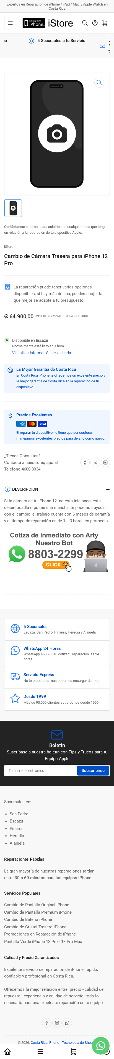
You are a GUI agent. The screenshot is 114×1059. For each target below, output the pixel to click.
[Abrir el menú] (10, 23)
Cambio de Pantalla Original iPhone (36, 904)
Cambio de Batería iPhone (28, 919)
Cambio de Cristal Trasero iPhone (35, 926)
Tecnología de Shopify (79, 1042)
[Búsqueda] (85, 23)
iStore (8, 247)
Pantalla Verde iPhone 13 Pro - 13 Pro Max (43, 941)
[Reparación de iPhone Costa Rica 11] (57, 553)
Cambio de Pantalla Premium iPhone (38, 912)
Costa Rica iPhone (45, 1042)
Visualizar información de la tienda (41, 353)
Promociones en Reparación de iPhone (40, 934)
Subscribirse (93, 770)
